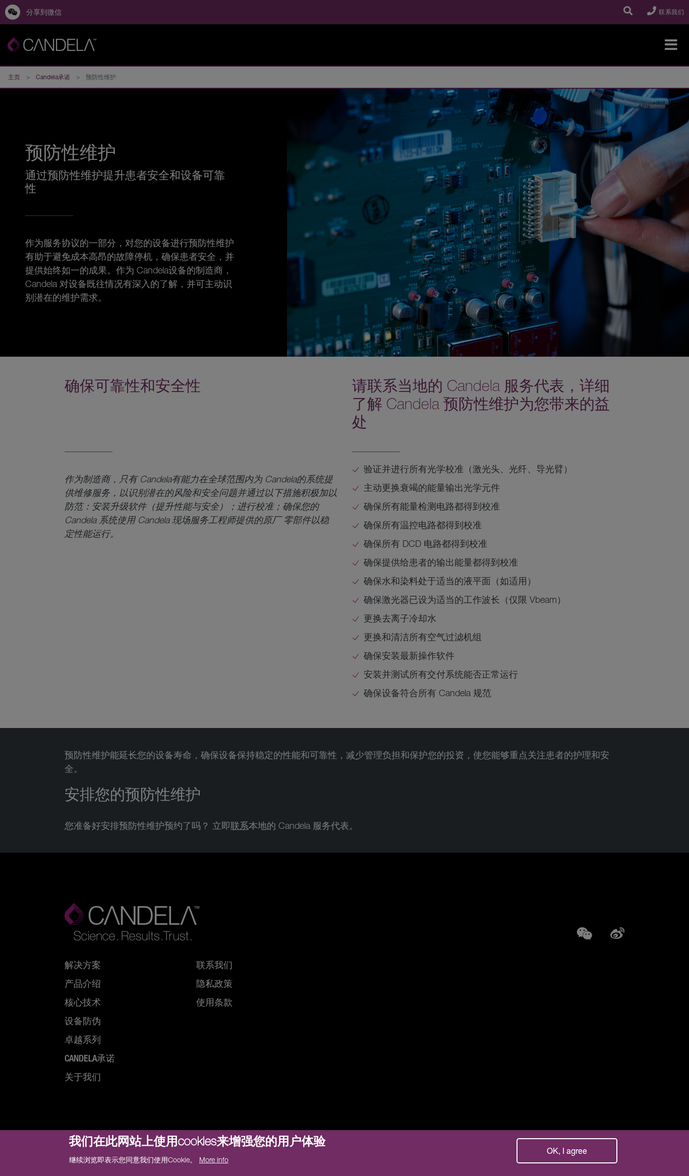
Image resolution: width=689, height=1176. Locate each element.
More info (213, 1159)
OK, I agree (567, 1150)
